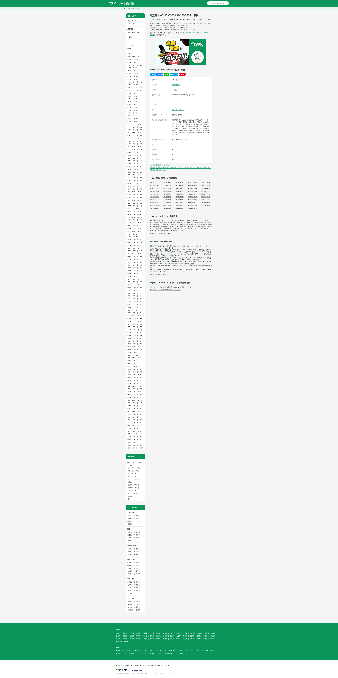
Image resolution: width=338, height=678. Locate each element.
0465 (134, 220)
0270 (129, 186)
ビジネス (130, 465)
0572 (129, 271)
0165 (129, 116)
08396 (136, 355)
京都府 (129, 571)
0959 (134, 417)
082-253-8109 (205, 197)
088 (128, 386)
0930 (129, 403)
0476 (134, 226)
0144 (134, 82)
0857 (134, 372)
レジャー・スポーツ (133, 479)
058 (134, 279)
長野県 (136, 549)
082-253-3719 (192, 208)
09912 (129, 442)
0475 (129, 226)
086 (134, 375)
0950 (133, 411)
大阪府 (129, 568)
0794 (140, 332)
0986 (129, 439)
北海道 (129, 515)
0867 (140, 378)
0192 (129, 141)
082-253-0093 (167, 188)
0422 (138, 209)
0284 (134, 195)
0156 (135, 96)
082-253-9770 (154, 205)
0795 (129, 335)
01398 (129, 79)
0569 (140, 268)
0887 (140, 389)
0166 (135, 121)
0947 (129, 408)
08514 (129, 366)
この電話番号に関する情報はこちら (161, 165)
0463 (129, 220)
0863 (139, 375)
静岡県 (129, 563)
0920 (133, 400)
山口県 (129, 588)
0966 (140, 420)
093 (139, 400)
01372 (135, 68)
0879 (140, 383)
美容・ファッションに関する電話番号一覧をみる (165, 290)
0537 (134, 245)
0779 (129, 330)
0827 (134, 344)
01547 (129, 93)
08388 (129, 355)
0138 (129, 73)
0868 (129, 380)
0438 (129, 214)
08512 (135, 363)
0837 (140, 349)
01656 (136, 119)
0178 (134, 130)
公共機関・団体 (132, 488)
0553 (129, 256)
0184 (129, 135)
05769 (129, 276)
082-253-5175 (180, 191)
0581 (139, 279)
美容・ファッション (178, 110)
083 (128, 347)
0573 (134, 271)
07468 (129, 310)
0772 (134, 324)
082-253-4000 (192, 194)
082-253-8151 (205, 183)
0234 (134, 155)
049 (128, 231)
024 (140, 158)
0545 (129, 251)
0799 (134, 338)
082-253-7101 (205, 191)
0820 (129, 341)
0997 (141, 448)
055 (128, 254)
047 (134, 223)
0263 (134, 178)
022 (128, 147)
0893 (129, 394)
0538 (140, 245)
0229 (134, 152)
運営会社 (119, 665)
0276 (140, 186)
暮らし (136, 493)
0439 (134, 214)
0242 (140, 161)
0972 (133, 425)
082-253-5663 (180, 197)
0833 (133, 347)
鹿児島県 (130, 610)
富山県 (136, 552)
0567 (129, 268)
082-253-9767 (205, 205)
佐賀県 (136, 601)
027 (140, 183)
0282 (139, 192)
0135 (134, 65)
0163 (129, 107)
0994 (134, 445)
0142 (135, 79)
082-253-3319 (192, 197)
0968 (134, 423)
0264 (140, 178)
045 (128, 217)
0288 (134, 197)
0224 (129, 149)
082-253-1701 (154, 183)
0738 (129, 302)
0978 (140, 428)
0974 (129, 428)
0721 (129, 296)
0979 (129, 431)
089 (134, 392)
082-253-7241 (192, 200)
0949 (140, 408)
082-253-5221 (167, 202)
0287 (129, 197)
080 (133, 32)
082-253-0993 (154, 191)
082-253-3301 (167, 191)
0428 (129, 211)
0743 (134, 304)
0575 (129, 273)
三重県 (136, 565)
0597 (140, 287)
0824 (140, 341)
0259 (129, 175)
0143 (129, 82)
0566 (140, 265)
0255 (140, 169)
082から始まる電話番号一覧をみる (161, 233)
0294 (129, 203)
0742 (129, 304)
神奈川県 (137, 532)
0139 (134, 73)
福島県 (129, 524)
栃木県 (136, 538)
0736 (134, 299)
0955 (134, 414)
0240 (129, 161)
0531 (129, 242)
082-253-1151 (154, 194)
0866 (134, 378)
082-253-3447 (167, 185)
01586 (135, 102)
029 (128, 200)
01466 (135, 88)
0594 (139, 285)
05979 (129, 290)
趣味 (138, 468)
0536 (129, 245)
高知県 (129, 593)
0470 (139, 223)
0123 (133, 57)
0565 (134, 265)
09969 (135, 448)
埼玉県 (129, 535)
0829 (140, 344)
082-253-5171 (167, 194)
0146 (129, 88)
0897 (134, 397)
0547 (134, 251)
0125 (129, 59)
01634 (129, 110)
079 (139, 330)
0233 (129, 155)
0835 (129, 349)
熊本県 (136, 604)
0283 (129, 195)
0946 (140, 406)
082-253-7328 (192, 185)
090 (138, 32)
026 (134, 175)
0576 (134, 273)
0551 (139, 254)
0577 (135, 276)
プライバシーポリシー (131, 665)
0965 (134, 420)
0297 (129, 206)
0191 (139, 138)
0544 (139, 248)
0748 (129, 313)
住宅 (139, 462)
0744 (140, 304)
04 (128, 209)
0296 (140, 203)
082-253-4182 (205, 200)
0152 (129, 90)
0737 (140, 299)
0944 (134, 406)
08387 (135, 352)
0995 (140, 445)
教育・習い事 (131, 474)
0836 (134, 349)
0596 (134, 287)
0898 (140, 397)
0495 (129, 234)
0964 (129, 420)
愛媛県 (136, 590)
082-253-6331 (180, 194)
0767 (140, 318)
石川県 (129, 554)
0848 (129, 363)
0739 (134, 302)
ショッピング (131, 490)
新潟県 (129, 552)
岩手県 (129, 518)
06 (134, 293)
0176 (129, 130)
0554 (134, 256)
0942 (140, 403)
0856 (129, 372)
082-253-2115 (180, 188)
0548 (140, 251)
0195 (129, 144)
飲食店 (129, 482)
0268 (129, 183)
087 (140, 380)
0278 (134, 189)
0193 (134, 141)
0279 (140, 189)
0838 (129, 352)
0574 (140, 271)
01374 (129, 71)
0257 (134, 172)
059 (134, 285)
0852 (135, 366)
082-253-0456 (205, 202)
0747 (135, 310)
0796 (134, 335)
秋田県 (129, 521)
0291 (133, 200)
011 (128, 57)
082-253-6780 (205, 194)
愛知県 (136, 563)
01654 (135, 116)
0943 (129, 406)
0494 (139, 231)
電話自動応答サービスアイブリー (158, 665)
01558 (129, 96)
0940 (134, 403)
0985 (140, 437)
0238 (134, 158)
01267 (129, 62)
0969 (140, 423)
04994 (129, 237)
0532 (134, 242)
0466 (140, 220)
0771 (129, 324)
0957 (129, 417)
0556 (129, 259)
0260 (139, 175)
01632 (135, 107)
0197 (134, 144)
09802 (129, 434)
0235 (140, 155)
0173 (129, 127)
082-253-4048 (154, 185)
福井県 (136, 554)
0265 (129, 180)
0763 (139, 316)
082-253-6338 (205, 188)
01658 (129, 121)
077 (134, 321)
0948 (134, 408)
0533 (140, 242)
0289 (140, 197)
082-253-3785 (154, 197)
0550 (133, 254)
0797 (140, 335)
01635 (136, 110)
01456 (129, 85)
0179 (140, 130)
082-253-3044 (192, 205)
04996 (136, 237)
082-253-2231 (154, 208)
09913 (136, 442)
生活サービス (131, 462)
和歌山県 (137, 574)
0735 (129, 299)
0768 (129, 321)
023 (140, 152)
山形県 (136, 521)
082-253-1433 (180, 200)
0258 (140, 172)
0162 (135, 104)
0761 (133, 316)
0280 (133, 192)
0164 (129, 113)
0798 (129, 338)
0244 (134, 164)
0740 (140, 302)
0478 (140, 226)
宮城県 (136, 518)
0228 (129, 152)
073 (140, 296)
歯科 (128, 499)
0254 (134, 169)
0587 (129, 285)
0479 (129, 228)
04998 (129, 240)
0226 (140, 149)
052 (135, 240)
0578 (129, 279)
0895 (140, 394)
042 (133, 209)
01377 (136, 71)
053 (140, 240)
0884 (129, 389)
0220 (133, 147)
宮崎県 (136, 607)
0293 (139, 200)
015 (141, 88)
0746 (134, 307)
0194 (140, 141)
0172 (139, 124)
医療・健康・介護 (133, 471)
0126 (134, 59)
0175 (140, 127)
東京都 (129, 532)
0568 (134, 268)
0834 (139, 347)
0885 (134, 389)
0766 (134, 318)
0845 (133, 358)
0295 (134, 203)
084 (128, 358)
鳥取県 (129, 582)
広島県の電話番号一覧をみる (159, 274)
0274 (134, 186)
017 (134, 124)
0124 (139, 57)
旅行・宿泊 (130, 468)
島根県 (136, 582)
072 (138, 293)
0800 (134, 24)
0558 (140, 259)
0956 (140, 414)
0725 (134, 296)
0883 (139, 386)
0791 (134, 332)
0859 (129, 375)
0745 (129, 307)
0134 (129, 65)
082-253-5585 (176, 85)
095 (128, 411)
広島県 (136, 585)
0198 (140, 144)
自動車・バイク (132, 485)
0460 (138, 217)
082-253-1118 (167, 183)
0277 (129, 189)
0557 (134, 259)
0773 (140, 324)
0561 (129, 262)
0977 (134, 428)
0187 (129, 138)
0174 (134, 127)
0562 (134, 262)
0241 (134, 161)
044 (140, 214)
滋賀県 (136, 571)
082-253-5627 (167, 200)
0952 (139, 411)
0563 (140, 262)
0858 (140, 372)
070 (128, 32)
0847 (129, 361)
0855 (140, 369)
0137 (129, 68)
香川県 (129, 590)
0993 (129, 445)
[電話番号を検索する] (210, 3)
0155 (135, 93)
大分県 (129, 607)
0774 (129, 327)
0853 (129, 369)
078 (134, 330)
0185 (134, 135)
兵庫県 (136, 568)
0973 (139, 425)
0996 (129, 448)
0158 (129, 102)
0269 (134, 183)
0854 (134, 369)
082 (140, 338)
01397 (136, 76)
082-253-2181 (154, 188)
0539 (129, 248)
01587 (129, 104)
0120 (129, 24)
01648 (135, 113)
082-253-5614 (192, 188)
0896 (129, 397)
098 (134, 431)
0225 (134, 149)
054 (134, 248)
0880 (133, 386)
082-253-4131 (192, 202)
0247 (129, 166)
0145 (140, 82)
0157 (135, 99)
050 (128, 40)
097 (128, 425)
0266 (134, 180)
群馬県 (129, 541)
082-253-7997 (180, 185)
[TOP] (124, 8)
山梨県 (129, 549)
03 (139, 206)
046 (133, 217)
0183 (139, 133)
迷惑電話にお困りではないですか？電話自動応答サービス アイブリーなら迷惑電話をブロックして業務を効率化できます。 (180, 169)
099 (140, 439)
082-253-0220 (167, 197)
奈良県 (129, 574)
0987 (134, 439)
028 (128, 192)
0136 (140, 65)
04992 (135, 234)
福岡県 (129, 601)
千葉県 (136, 535)
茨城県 (129, 538)
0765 (129, 318)
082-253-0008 (180, 208)
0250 (129, 169)
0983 (129, 437)
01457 (136, 85)
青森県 (136, 515)
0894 (134, 394)
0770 (139, 321)
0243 (129, 164)
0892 (139, 392)
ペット (129, 493)
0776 (134, 327)
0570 (129, 48)
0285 (140, 195)
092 (128, 400)
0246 (140, 164)
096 (140, 417)
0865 (129, 378)
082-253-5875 (192, 191)
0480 (139, 228)
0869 (134, 380)
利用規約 (143, 665)
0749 (134, 313)
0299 (134, 206)
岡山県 (129, 585)
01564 (129, 99)
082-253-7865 (167, 208)
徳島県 (136, 588)
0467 (129, 223)
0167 (129, 124)
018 (128, 133)
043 (134, 211)
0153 (134, 90)
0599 (129, 293)
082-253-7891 (180, 183)
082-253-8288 (205, 185)
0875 (129, 383)
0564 (129, 265)
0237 (129, 158)
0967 (129, 423)
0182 (133, 133)
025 (140, 166)
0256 (129, 172)
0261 (129, 178)
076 (128, 316)
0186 (140, 135)
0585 (134, 282)
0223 (139, 147)
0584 (129, 282)
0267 (140, 180)
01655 (129, 119)
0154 (140, 90)
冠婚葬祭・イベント (133, 496)
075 (140, 313)
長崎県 (129, 604)
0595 (129, 287)
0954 (129, 414)
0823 (134, 341)
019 (134, 138)
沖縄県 (138, 610)
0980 (139, 431)
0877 (134, 383)
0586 (140, 282)
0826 (129, 344)
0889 (129, 392)
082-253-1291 (192, 183)
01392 (129, 76)
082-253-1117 (180, 205)
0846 (139, 358)
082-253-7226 (154, 200)
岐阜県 (129, 565)
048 (134, 228)
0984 (134, 437)
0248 (134, 166)
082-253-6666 (167, 205)
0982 (135, 434)
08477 (135, 361)
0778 (140, 327)
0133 (135, 62)
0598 (135, 290)
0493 (133, 231)
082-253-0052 (154, 202)
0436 (139, 211)
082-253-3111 (180, 202)
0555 (140, 256)
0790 (129, 332)
